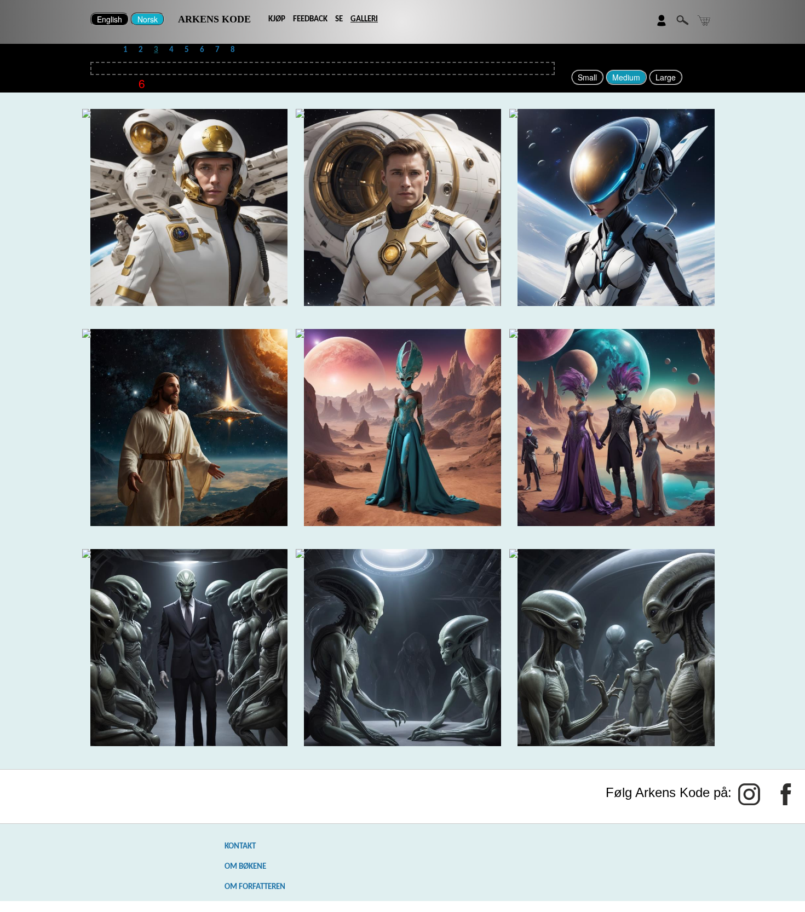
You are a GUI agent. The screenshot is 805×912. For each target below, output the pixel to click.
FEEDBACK (310, 19)
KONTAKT (240, 846)
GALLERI (364, 19)
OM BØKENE (245, 866)
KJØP (276, 19)
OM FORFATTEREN (255, 886)
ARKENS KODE (214, 19)
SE (339, 19)
